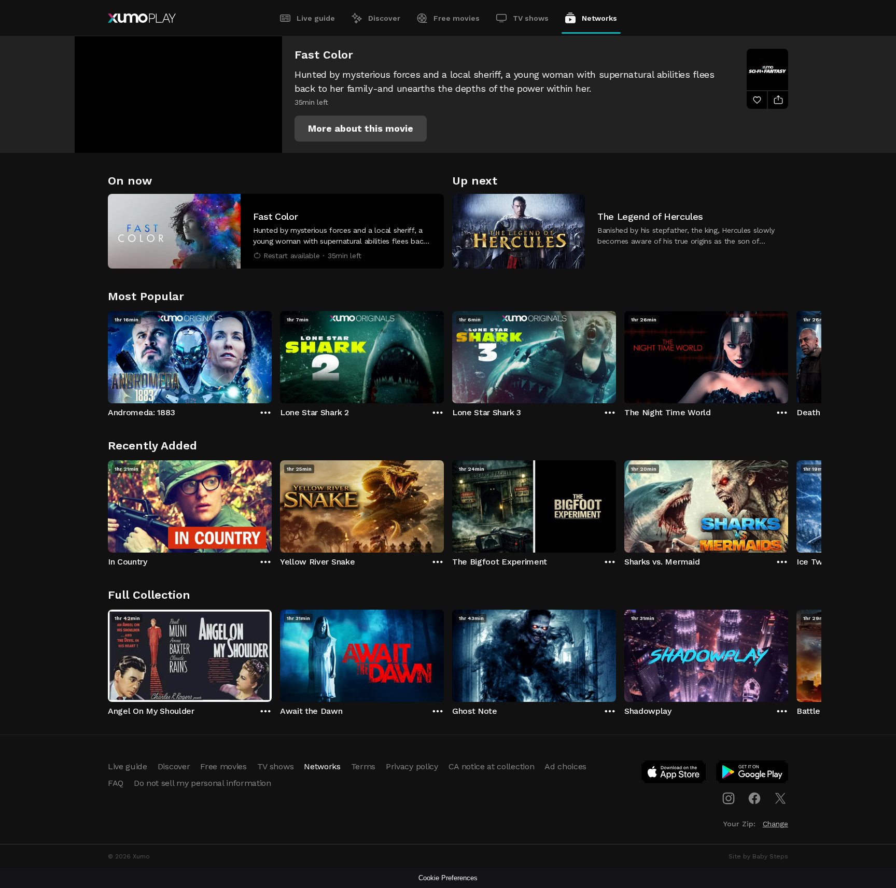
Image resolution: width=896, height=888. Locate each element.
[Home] (142, 18)
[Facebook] (754, 798)
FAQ (115, 783)
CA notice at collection (492, 766)
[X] (780, 798)
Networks (599, 18)
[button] (361, 129)
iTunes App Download (674, 774)
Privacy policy (412, 766)
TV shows (531, 18)
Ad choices (565, 766)
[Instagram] (728, 798)
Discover (384, 18)
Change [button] (775, 824)
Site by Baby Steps (758, 856)
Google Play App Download (752, 774)
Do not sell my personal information (202, 783)
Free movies (456, 18)
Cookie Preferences (448, 878)
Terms (363, 766)
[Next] (788, 354)
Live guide (316, 18)
